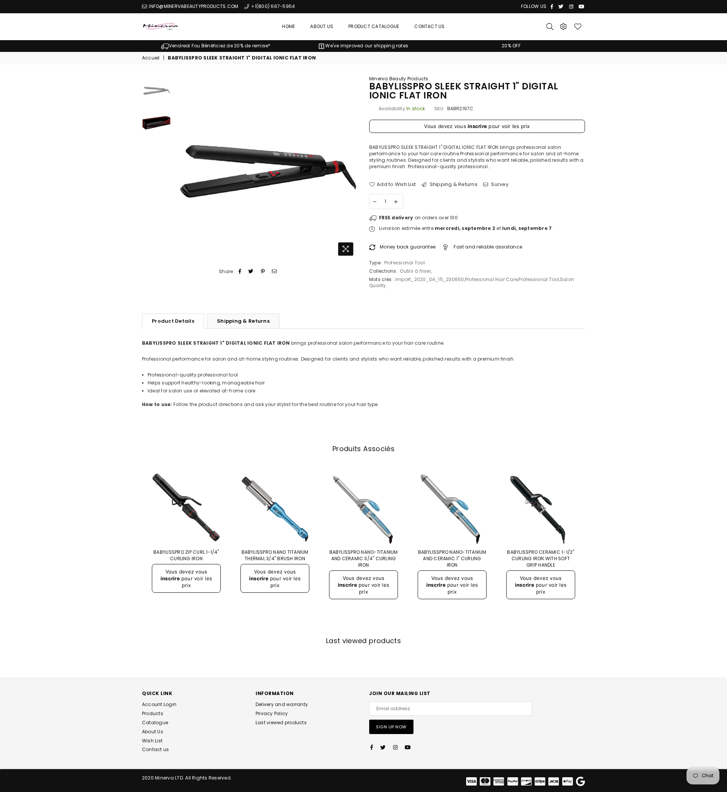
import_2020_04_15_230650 (429, 279)
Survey (499, 184)
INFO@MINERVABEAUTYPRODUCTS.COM (193, 6)
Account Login (159, 704)
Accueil (151, 58)
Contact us (155, 749)
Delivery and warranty (282, 704)
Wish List (152, 740)
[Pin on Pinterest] (263, 271)
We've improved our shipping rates (366, 45)
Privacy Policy (272, 713)
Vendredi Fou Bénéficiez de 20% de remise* (219, 45)
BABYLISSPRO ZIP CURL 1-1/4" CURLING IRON (186, 555)
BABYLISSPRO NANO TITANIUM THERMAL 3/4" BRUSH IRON (275, 555)
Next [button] (351, 167)
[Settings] (563, 26)
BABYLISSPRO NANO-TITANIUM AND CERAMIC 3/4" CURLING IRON (363, 558)
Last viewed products (281, 722)
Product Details (173, 321)
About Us (321, 26)
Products (152, 713)
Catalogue (155, 722)
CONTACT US (429, 26)
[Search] (550, 26)
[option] (216, 46)
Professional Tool (538, 279)
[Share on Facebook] (240, 271)
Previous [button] (181, 167)
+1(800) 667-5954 (272, 6)
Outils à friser (415, 271)
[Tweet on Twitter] (251, 271)
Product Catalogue (373, 26)
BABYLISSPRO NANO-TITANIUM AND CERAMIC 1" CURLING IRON (452, 558)
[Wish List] (578, 26)
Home (288, 26)
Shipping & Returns (452, 184)
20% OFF (511, 45)
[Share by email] (274, 271)
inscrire (477, 126)
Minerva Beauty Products (399, 78)
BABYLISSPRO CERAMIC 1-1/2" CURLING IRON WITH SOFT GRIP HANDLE (540, 558)
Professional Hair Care (491, 279)
